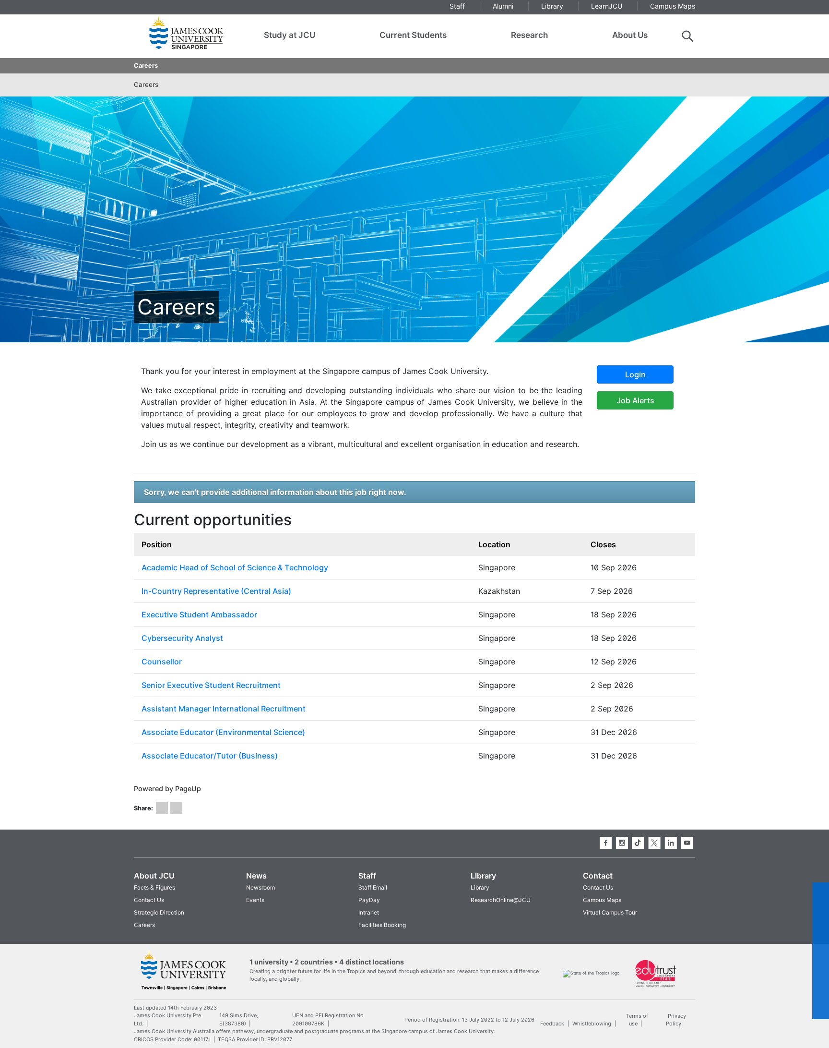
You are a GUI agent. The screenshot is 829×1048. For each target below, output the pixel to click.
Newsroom (260, 887)
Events (255, 899)
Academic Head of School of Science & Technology (235, 567)
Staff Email (372, 887)
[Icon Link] (162, 808)
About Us (630, 35)
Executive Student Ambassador (199, 614)
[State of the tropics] (591, 973)
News (256, 875)
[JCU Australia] (184, 970)
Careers (146, 65)
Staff (367, 875)
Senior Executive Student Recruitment (211, 685)
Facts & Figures (154, 887)
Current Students (413, 35)
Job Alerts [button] (635, 400)
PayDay (369, 899)
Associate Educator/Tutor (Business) (210, 755)
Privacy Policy (676, 1019)
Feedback (552, 1023)
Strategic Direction (159, 912)
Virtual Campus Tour (610, 912)
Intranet (368, 912)
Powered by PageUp (167, 788)
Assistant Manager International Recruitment (224, 708)
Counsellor (162, 661)
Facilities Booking (382, 924)
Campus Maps (602, 899)
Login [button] (635, 374)
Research (529, 35)
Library (483, 875)
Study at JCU (289, 35)
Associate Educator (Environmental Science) (223, 732)
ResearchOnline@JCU (501, 899)
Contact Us (149, 899)
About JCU (154, 875)
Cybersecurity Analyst (182, 638)
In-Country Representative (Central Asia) (216, 591)
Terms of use (637, 1019)
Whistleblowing (591, 1023)
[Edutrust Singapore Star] (655, 973)
